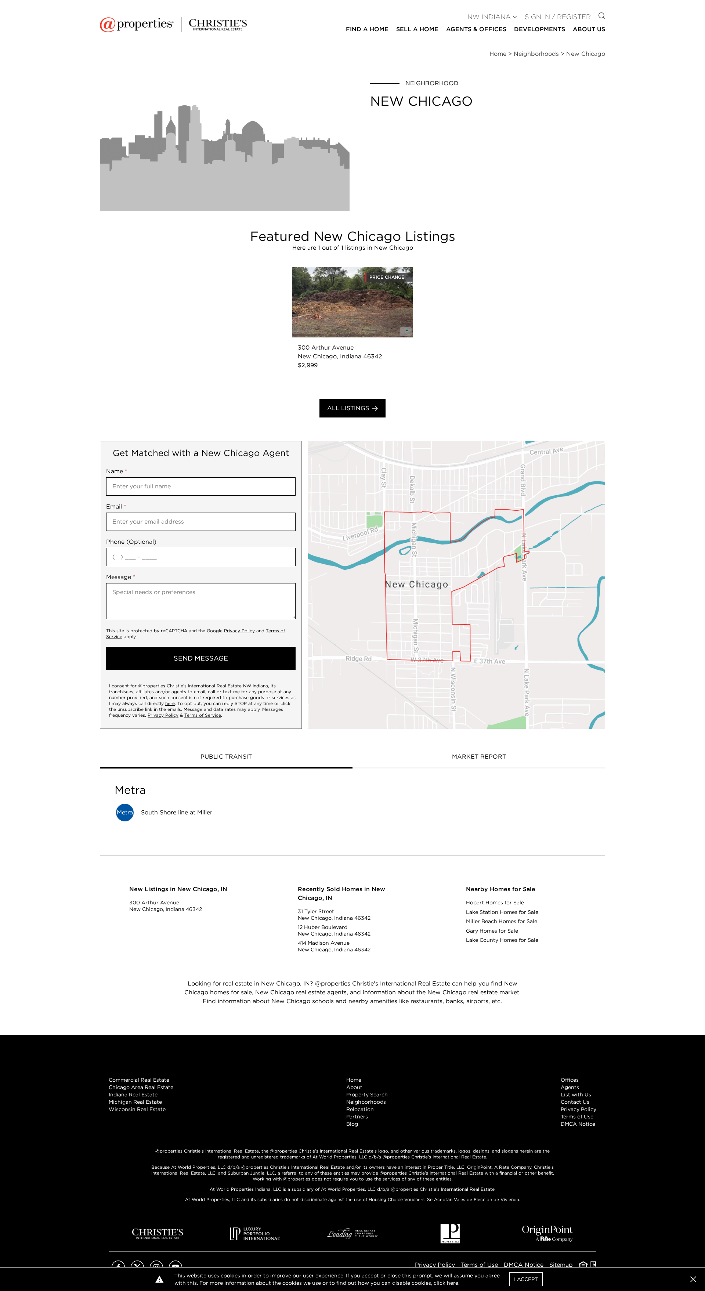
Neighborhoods (366, 1102)
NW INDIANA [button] (489, 17)
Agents (570, 1087)
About (354, 1087)
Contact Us (575, 1102)
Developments (539, 29)
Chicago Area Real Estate (141, 1087)
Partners (357, 1117)
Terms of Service (202, 715)
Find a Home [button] (367, 29)
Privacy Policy (239, 630)
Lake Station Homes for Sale (502, 912)
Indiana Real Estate (133, 1094)
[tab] (226, 757)
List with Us (576, 1094)
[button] (456, 585)
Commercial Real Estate (139, 1080)
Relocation (360, 1109)
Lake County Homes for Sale (502, 940)
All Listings (348, 408)
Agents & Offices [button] (476, 29)
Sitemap (561, 1264)
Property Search (367, 1094)
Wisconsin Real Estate (137, 1109)
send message (201, 658)
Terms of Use (577, 1117)
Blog (352, 1124)
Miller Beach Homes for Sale (501, 921)
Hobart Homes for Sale (495, 902)
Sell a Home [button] (417, 29)
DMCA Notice (578, 1124)
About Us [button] (589, 29)
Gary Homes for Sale (492, 931)
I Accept (526, 1279)
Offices (570, 1080)
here (170, 703)
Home (353, 1080)
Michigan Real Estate (135, 1102)
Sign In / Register (558, 17)
